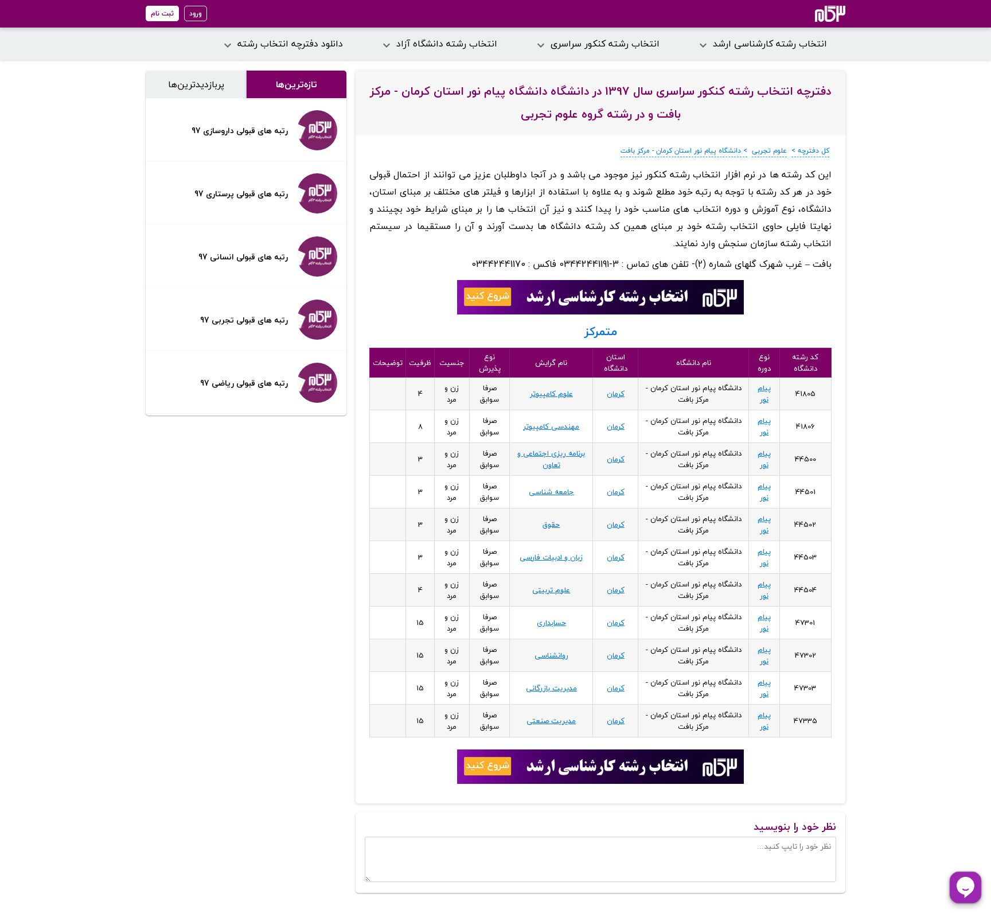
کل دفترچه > (810, 151)
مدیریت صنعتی (551, 720)
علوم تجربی (769, 151)
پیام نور (764, 394)
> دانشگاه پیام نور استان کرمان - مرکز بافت (684, 151)
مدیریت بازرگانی (551, 688)
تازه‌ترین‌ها (296, 84)
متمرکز (600, 331)
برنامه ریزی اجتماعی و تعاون (551, 459)
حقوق (551, 524)
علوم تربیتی (551, 590)
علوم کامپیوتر (551, 393)
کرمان (616, 393)
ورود (195, 13)
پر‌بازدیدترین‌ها (196, 84)
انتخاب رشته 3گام (814, 14)
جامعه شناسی (551, 491)
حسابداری (551, 622)
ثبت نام (162, 13)
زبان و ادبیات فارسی (551, 557)
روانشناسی (551, 655)
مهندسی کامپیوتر (551, 426)
